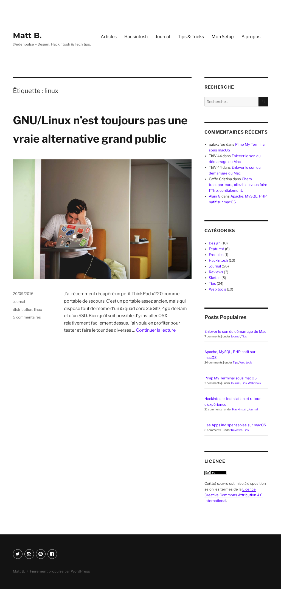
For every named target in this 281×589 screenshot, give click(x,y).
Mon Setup (223, 36)
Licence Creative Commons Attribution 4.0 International (233, 495)
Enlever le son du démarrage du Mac (235, 331)
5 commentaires (27, 317)
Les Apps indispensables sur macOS (235, 425)
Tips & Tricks (191, 36)
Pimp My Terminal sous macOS (230, 378)
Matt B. (27, 35)
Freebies (216, 254)
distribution (22, 309)
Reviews (216, 272)
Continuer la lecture (156, 330)
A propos (250, 36)
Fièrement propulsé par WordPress (60, 571)
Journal (162, 36)
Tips (212, 283)
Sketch (215, 277)
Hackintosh (136, 36)
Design (215, 243)
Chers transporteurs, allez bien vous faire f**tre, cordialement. (238, 185)
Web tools (217, 289)
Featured (216, 249)
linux (38, 309)
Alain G (215, 196)
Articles (109, 36)
